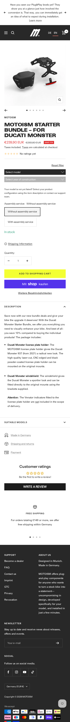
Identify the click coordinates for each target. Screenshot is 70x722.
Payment (16, 452)
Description (12, 306)
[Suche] (12, 32)
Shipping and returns (22, 443)
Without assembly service (22, 211)
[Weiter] (64, 110)
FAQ (7, 567)
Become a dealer (14, 561)
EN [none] (55, 32)
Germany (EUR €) (15, 686)
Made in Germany (21, 435)
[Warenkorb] (64, 33)
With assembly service (20, 222)
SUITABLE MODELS (15, 422)
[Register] (57, 643)
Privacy (8, 593)
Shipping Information (20, 243)
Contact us (10, 573)
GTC (6, 586)
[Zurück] (5, 110)
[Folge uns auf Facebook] (8, 672)
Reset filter (58, 165)
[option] (50, 33)
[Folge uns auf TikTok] (33, 672)
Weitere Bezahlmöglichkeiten (35, 293)
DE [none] (49, 32)
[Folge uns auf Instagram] (16, 672)
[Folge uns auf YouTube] (24, 672)
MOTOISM (10, 117)
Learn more (35, 20)
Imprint (8, 580)
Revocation (10, 599)
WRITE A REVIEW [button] (35, 486)
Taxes (25, 147)
